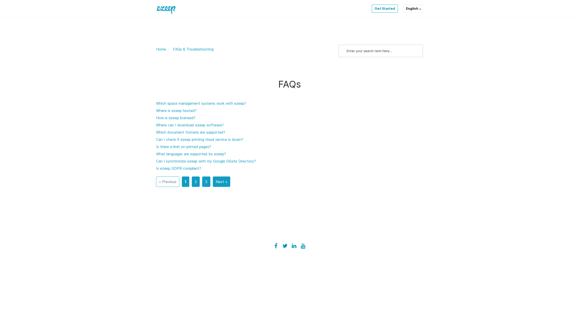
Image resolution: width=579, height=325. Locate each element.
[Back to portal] (166, 8)
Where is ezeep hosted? (176, 110)
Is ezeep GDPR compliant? (178, 168)
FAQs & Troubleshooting (193, 49)
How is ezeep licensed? (175, 118)
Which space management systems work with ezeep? (201, 103)
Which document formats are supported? (190, 132)
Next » (221, 181)
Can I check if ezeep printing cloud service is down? (199, 139)
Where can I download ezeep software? (190, 125)
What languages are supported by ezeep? (191, 154)
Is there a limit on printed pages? (183, 146)
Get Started (385, 8)
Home (161, 49)
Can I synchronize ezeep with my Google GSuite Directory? (206, 161)
